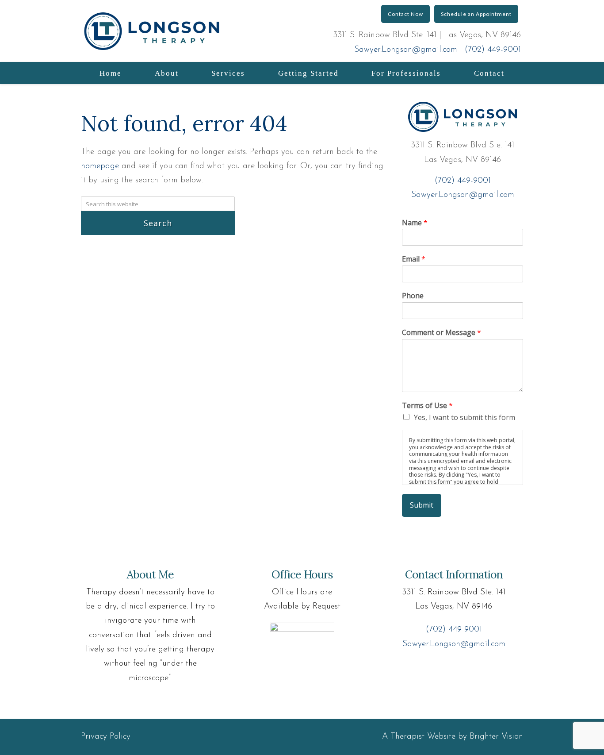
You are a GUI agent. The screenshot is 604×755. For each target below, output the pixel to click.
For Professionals (406, 73)
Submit (421, 505)
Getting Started (308, 73)
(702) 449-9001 (493, 50)
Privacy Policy (105, 736)
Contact (489, 73)
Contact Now (405, 14)
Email (413, 259)
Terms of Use (427, 405)
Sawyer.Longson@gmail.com (405, 50)
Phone (413, 295)
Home (110, 73)
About (167, 73)
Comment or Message (441, 332)
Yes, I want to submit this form (464, 417)
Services (228, 73)
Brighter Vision (496, 736)
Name (415, 222)
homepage (100, 166)
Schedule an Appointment (476, 14)
